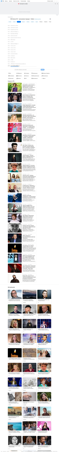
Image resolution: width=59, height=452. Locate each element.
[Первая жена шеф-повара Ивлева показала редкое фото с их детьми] (29, 311)
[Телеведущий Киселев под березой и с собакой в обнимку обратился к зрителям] (44, 311)
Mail (1, 451)
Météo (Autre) (13, 39)
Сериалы (45, 21)
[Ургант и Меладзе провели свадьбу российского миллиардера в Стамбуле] (44, 340)
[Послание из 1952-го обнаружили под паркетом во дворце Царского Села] (29, 355)
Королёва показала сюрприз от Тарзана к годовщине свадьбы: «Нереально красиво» (29, 136)
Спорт (50, 21)
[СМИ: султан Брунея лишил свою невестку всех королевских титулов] (44, 443)
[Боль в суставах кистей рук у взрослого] (29, 399)
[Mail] (1, 1)
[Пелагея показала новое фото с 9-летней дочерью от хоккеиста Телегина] (15, 370)
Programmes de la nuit (14, 29)
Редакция (22, 451)
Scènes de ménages (14, 31)
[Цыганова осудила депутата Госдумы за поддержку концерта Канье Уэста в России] (15, 326)
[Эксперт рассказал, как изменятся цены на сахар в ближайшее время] (29, 384)
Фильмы (41, 21)
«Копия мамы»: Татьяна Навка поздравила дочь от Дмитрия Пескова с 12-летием (29, 156)
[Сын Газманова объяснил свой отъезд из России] (44, 296)
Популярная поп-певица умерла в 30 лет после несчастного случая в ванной (29, 247)
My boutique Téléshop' (14, 33)
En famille (12, 61)
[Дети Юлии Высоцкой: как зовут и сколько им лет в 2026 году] (15, 340)
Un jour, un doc (13, 45)
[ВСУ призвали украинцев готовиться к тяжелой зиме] (29, 296)
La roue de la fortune (14, 53)
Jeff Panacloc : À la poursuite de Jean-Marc (18, 63)
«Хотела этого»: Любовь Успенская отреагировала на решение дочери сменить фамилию (29, 176)
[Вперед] (57, 4)
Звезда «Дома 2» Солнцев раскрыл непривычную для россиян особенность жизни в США (29, 166)
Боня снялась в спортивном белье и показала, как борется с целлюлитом (29, 96)
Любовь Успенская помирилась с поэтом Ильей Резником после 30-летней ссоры (29, 196)
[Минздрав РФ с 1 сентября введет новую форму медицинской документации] (29, 413)
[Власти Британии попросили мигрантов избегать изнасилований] (15, 413)
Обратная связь (55, 451)
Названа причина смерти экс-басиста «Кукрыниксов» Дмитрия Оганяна (29, 227)
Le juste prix (13, 55)
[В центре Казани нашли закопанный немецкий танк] (15, 399)
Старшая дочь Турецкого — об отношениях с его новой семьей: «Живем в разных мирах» (29, 186)
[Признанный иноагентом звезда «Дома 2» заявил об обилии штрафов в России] (44, 370)
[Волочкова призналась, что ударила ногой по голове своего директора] (29, 370)
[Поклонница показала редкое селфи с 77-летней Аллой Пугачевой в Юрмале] (29, 443)
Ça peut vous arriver (14, 35)
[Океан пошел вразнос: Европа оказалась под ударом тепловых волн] (15, 428)
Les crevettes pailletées (15, 65)
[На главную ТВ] (3, 1)
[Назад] (55, 4)
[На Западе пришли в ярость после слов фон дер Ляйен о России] (15, 384)
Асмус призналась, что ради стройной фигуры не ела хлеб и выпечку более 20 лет (29, 106)
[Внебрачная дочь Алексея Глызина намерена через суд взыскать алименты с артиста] (44, 326)
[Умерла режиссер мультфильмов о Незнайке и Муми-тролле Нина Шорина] (44, 413)
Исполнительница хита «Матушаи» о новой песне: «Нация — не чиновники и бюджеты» (29, 126)
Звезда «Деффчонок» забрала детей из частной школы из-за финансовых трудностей (28, 207)
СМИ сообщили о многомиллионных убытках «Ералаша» (29, 237)
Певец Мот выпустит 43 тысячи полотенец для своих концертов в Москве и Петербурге (29, 277)
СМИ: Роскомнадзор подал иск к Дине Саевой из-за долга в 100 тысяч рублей (29, 257)
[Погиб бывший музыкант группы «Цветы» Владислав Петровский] (15, 355)
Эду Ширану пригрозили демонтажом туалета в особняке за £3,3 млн (28, 217)
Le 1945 (12, 59)
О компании (4, 451)
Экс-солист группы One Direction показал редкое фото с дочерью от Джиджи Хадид (29, 146)
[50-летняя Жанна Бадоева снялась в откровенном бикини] (44, 399)
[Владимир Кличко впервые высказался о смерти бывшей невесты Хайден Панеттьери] (15, 311)
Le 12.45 (12, 41)
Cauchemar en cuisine (14, 25)
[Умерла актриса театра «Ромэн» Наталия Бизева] (15, 443)
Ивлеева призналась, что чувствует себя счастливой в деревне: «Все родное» (29, 116)
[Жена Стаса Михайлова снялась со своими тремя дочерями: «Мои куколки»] (44, 355)
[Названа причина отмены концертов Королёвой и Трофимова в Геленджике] (44, 428)
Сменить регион (37, 19)
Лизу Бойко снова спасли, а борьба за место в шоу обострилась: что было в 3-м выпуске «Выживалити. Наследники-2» (29, 86)
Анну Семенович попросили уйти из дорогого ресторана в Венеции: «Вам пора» (29, 267)
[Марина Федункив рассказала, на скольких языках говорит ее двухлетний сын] (44, 384)
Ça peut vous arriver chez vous (16, 37)
